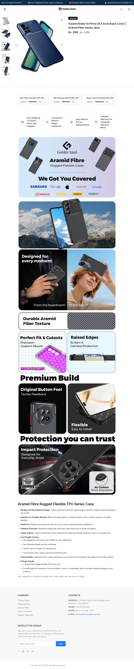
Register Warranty (25, 615)
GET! (61, 644)
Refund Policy (23, 608)
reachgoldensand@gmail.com (88, 614)
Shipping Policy (24, 604)
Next (61, 45)
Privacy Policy (23, 600)
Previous (16, 45)
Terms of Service (25, 611)
